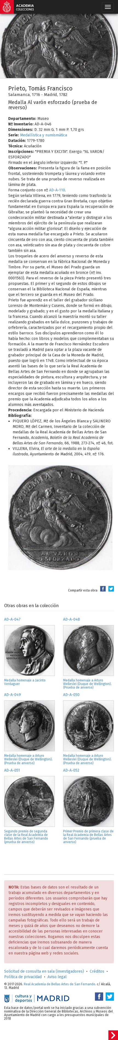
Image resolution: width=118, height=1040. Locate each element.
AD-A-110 (57, 190)
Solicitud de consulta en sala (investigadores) (44, 971)
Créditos (97, 971)
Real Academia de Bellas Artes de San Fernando (59, 984)
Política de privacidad (23, 977)
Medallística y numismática (43, 135)
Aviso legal (57, 977)
